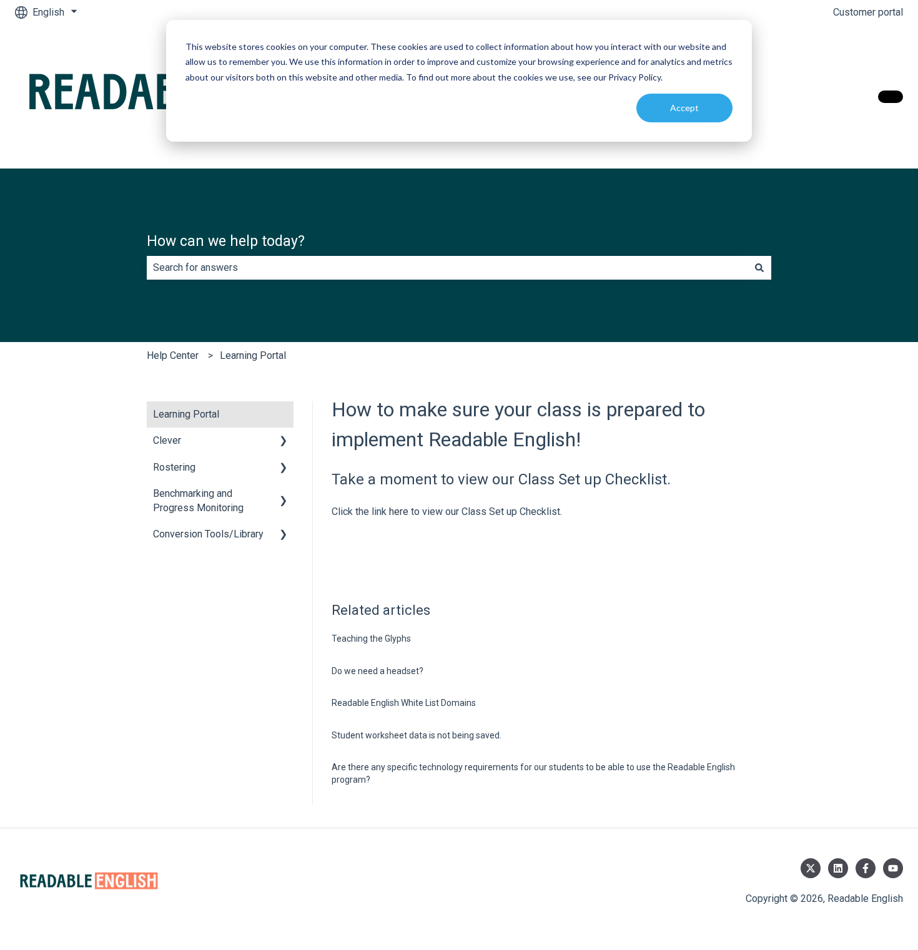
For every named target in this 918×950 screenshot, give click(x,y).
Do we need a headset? (377, 671)
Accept (684, 107)
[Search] (759, 268)
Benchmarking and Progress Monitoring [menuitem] (198, 500)
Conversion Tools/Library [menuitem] (208, 534)
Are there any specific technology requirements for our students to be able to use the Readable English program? (533, 773)
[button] (284, 441)
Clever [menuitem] (167, 440)
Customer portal (868, 12)
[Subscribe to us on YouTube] (893, 868)
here (398, 511)
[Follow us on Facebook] (866, 868)
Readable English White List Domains (404, 703)
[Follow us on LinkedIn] (838, 868)
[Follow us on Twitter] (811, 868)
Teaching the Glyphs (371, 639)
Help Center (173, 355)
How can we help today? (226, 241)
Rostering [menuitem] (174, 467)
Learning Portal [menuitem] (186, 414)
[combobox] (447, 268)
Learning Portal (253, 355)
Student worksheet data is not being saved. (416, 735)
